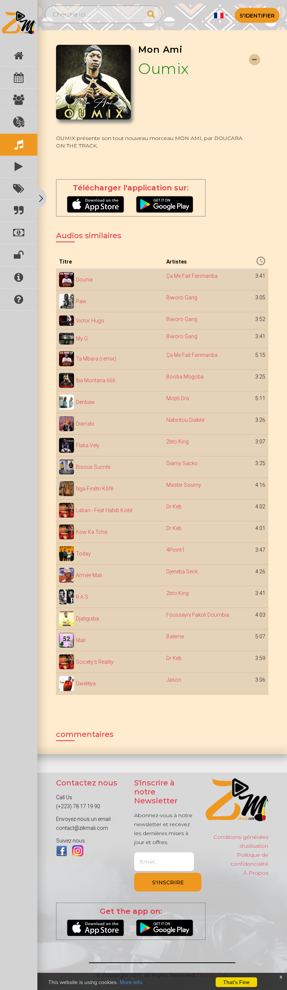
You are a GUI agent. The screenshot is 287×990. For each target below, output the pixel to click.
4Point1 (175, 550)
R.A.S (82, 597)
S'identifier (257, 15)
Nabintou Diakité (185, 420)
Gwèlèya (86, 684)
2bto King (177, 442)
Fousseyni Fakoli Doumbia (197, 615)
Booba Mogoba (185, 377)
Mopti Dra (177, 398)
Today (83, 554)
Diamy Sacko (182, 463)
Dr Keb (174, 507)
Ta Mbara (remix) (96, 359)
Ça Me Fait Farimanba (191, 276)
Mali (81, 640)
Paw (81, 301)
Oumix (163, 68)
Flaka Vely (87, 445)
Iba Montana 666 (95, 380)
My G (82, 339)
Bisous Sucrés (93, 467)
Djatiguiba (87, 619)
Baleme (175, 636)
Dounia (84, 280)
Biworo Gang (181, 298)
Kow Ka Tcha (91, 532)
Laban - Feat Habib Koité (104, 510)
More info (131, 982)
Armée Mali (89, 575)
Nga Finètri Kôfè (94, 489)
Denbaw (85, 402)
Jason (173, 680)
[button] (221, 14)
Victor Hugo (90, 321)
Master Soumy (183, 485)
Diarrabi (85, 424)
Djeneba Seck (182, 572)
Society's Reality (95, 662)
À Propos (255, 872)
